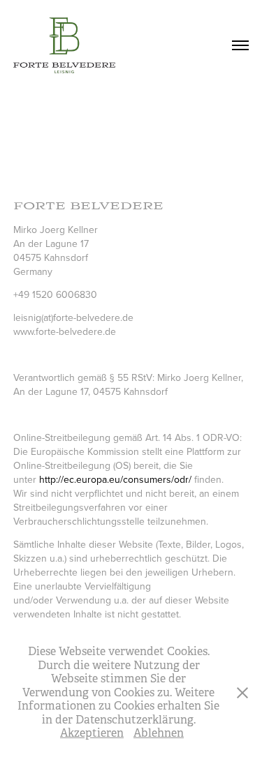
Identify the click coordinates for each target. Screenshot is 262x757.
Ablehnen (158, 733)
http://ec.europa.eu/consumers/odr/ (115, 479)
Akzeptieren (92, 733)
